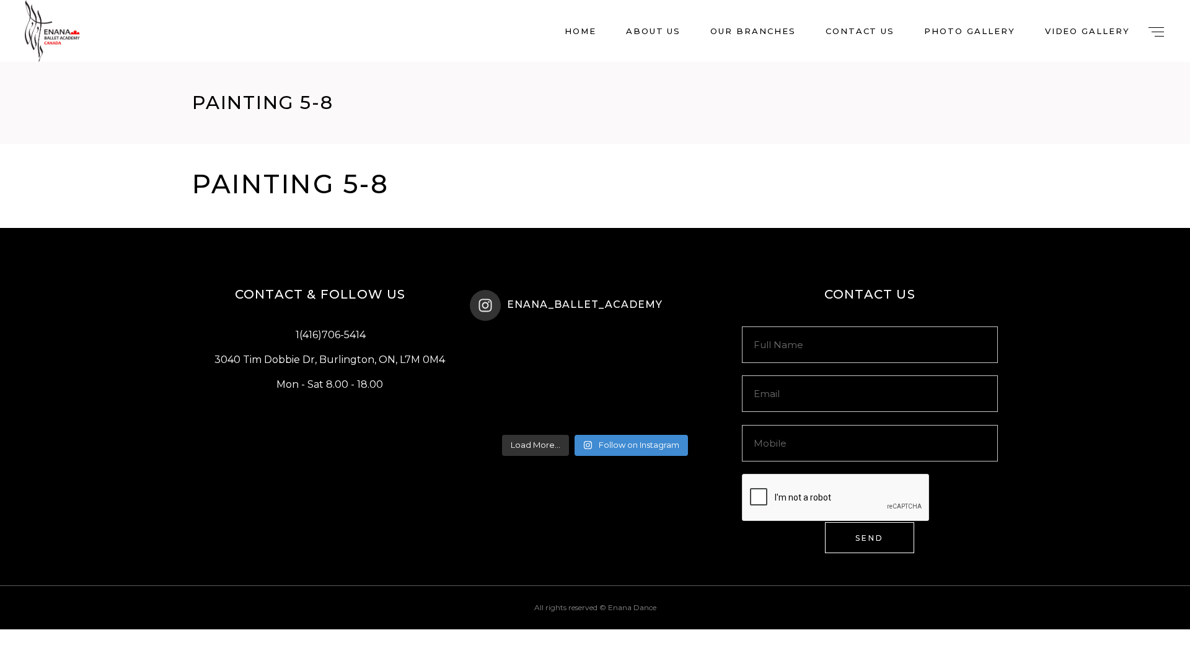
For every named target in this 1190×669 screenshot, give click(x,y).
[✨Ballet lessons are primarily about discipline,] (678, 355)
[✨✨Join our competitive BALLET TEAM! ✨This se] (595, 355)
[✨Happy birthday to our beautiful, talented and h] (595, 404)
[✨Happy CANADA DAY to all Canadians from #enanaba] (678, 404)
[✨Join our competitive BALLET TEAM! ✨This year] (511, 404)
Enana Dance (632, 607)
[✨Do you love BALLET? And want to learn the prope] (511, 355)
